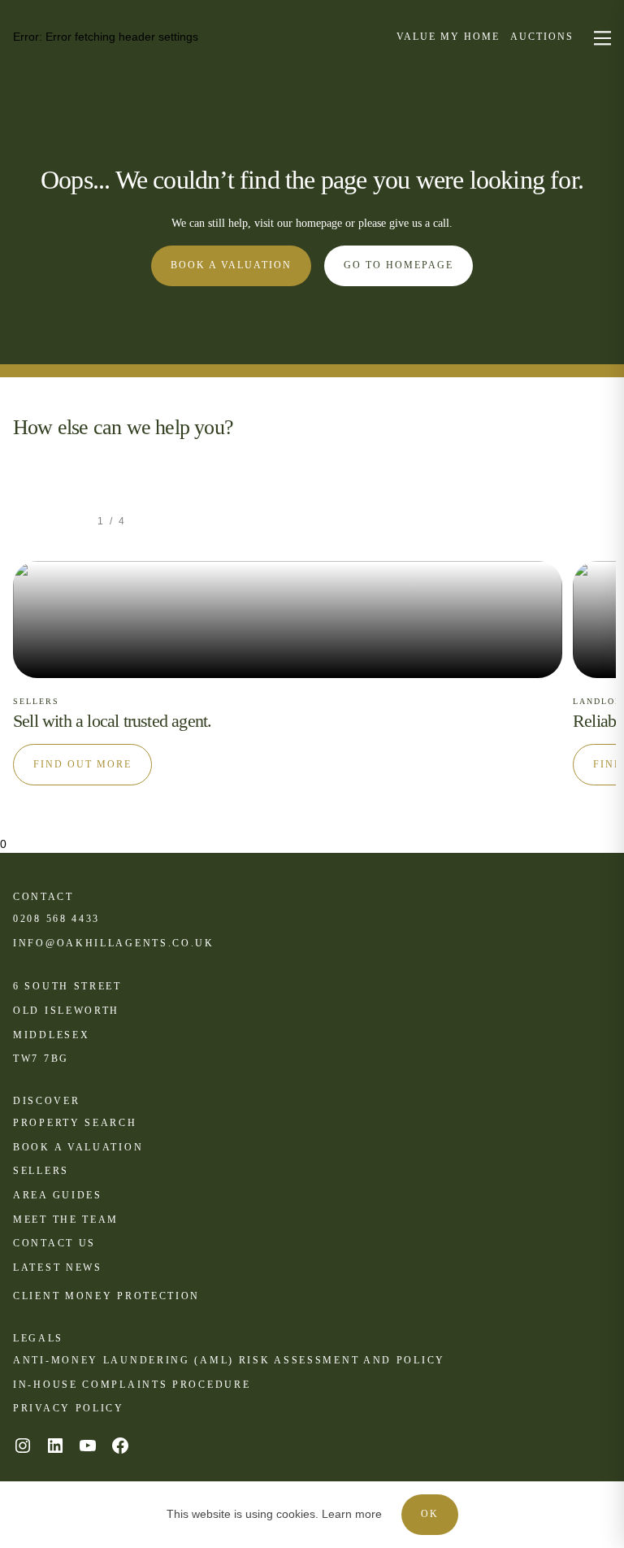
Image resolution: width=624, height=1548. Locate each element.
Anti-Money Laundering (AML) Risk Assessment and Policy (229, 1360)
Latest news (57, 1267)
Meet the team (66, 1219)
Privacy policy (68, 1408)
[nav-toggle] (600, 37)
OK (430, 1514)
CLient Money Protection (106, 1296)
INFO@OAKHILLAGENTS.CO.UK (113, 943)
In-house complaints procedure (131, 1384)
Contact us (54, 1243)
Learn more (352, 1513)
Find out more (82, 764)
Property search (75, 1122)
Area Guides (57, 1195)
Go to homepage (398, 265)
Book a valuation (231, 265)
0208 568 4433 (56, 918)
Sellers (41, 1170)
